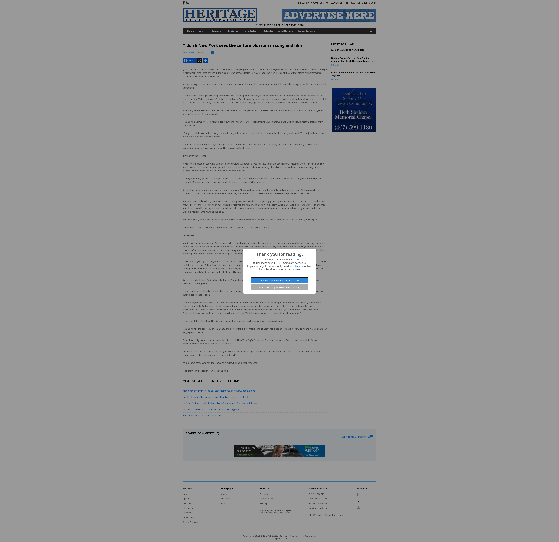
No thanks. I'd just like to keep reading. (279, 287)
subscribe (298, 266)
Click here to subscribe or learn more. (279, 280)
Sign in (295, 259)
